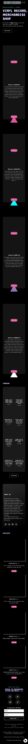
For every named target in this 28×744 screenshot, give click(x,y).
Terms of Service (17, 727)
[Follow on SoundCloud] (9, 524)
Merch (14, 116)
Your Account (16, 732)
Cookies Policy (8, 733)
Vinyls (15, 61)
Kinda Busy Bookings (18, 733)
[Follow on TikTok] (16, 524)
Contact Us (22, 732)
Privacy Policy (7, 727)
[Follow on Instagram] (5, 524)
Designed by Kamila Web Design (14, 740)
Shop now (7, 30)
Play (13, 571)
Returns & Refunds (7, 732)
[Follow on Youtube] (12, 524)
